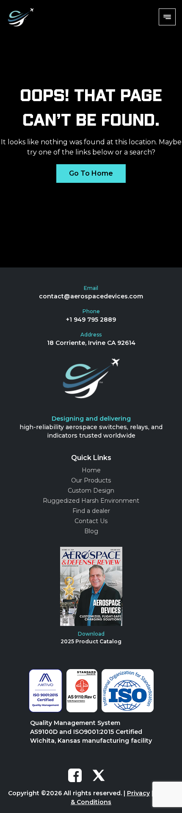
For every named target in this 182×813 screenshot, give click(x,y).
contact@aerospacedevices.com (91, 296)
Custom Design (91, 490)
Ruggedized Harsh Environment (91, 500)
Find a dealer (91, 511)
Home (91, 470)
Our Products (91, 480)
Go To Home (91, 173)
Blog (91, 531)
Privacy (138, 793)
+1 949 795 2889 (91, 319)
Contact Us (91, 521)
